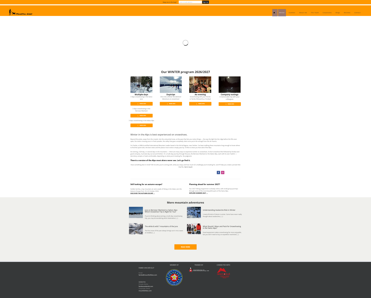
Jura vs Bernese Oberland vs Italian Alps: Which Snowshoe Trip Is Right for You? (161, 197)
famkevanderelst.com (146, 272)
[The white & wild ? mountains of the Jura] (136, 214)
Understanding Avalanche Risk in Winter (219, 196)
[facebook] (218, 158)
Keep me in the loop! (170, 2)
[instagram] (222, 158)
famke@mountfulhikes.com (148, 261)
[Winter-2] (200, 63)
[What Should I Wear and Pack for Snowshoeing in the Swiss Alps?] (194, 214)
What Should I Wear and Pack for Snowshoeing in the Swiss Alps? (222, 213)
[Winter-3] (141, 63)
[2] (230, 63)
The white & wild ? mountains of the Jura (161, 212)
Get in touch (188, 153)
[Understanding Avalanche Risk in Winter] (194, 198)
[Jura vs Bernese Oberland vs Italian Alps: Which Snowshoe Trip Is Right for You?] (136, 198)
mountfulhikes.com (145, 276)
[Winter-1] (171, 63)
